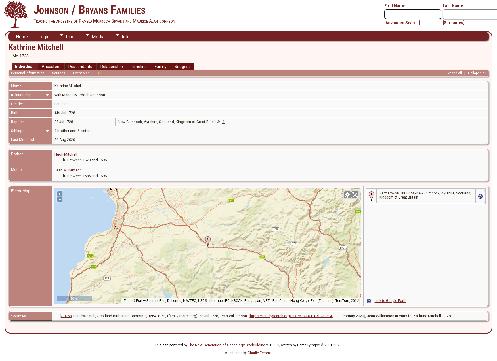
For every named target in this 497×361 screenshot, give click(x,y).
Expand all (454, 73)
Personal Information (27, 73)
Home (22, 36)
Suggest (182, 66)
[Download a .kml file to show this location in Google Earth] (480, 197)
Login (43, 36)
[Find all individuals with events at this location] (218, 122)
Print (478, 36)
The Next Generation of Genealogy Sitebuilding (226, 345)
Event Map (81, 73)
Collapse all (477, 73)
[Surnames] (453, 22)
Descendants (80, 66)
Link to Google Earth (390, 301)
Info (126, 36)
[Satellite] (354, 194)
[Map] (347, 194)
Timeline (139, 66)
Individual (24, 66)
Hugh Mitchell (65, 154)
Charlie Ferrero (260, 353)
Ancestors (51, 66)
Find (70, 36)
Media (98, 36)
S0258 (66, 316)
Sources (58, 73)
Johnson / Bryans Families (89, 10)
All (99, 73)
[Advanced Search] (402, 22)
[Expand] (47, 94)
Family (161, 66)
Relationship (111, 66)
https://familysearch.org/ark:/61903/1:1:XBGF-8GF (291, 316)
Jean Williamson (68, 170)
